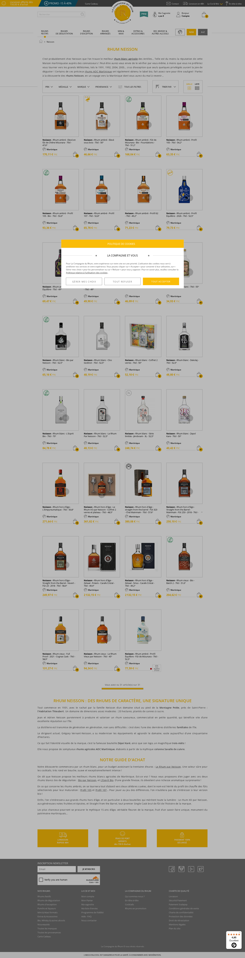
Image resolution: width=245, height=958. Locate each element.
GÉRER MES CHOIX (84, 281)
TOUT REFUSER (122, 281)
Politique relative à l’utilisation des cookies (87, 272)
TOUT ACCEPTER (160, 281)
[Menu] (240, 933)
